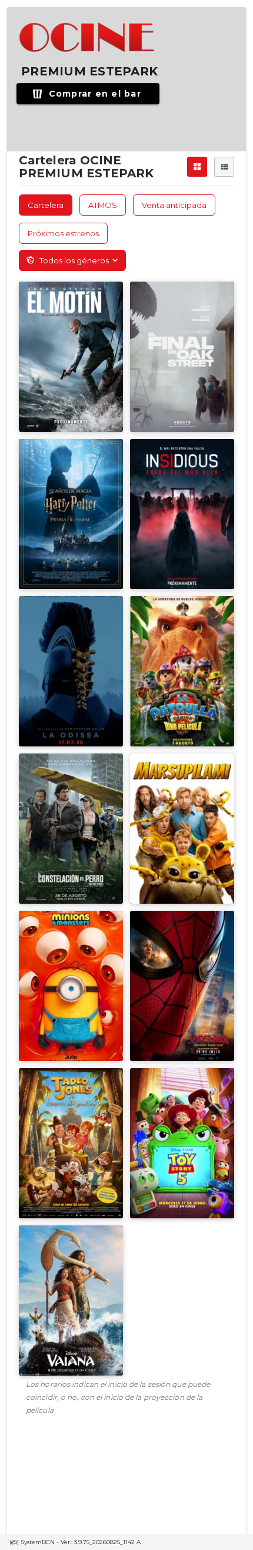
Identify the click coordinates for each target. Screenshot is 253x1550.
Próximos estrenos (63, 233)
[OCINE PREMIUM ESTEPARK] (87, 38)
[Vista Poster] (197, 167)
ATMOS (102, 205)
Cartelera (46, 205)
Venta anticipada (174, 205)
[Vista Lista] (224, 167)
